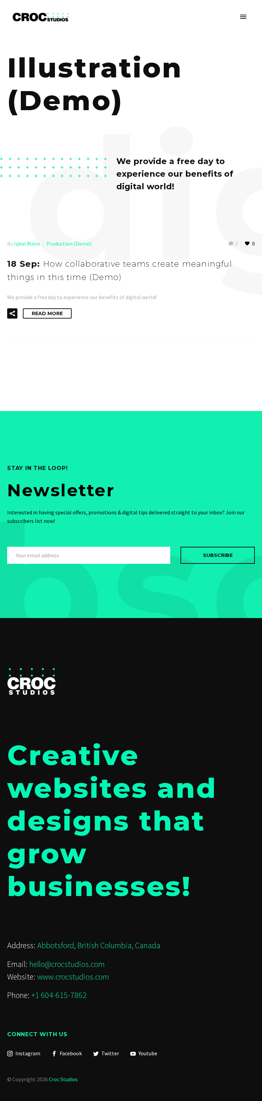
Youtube (147, 1053)
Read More (47, 313)
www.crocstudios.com (73, 976)
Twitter (109, 1053)
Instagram (27, 1053)
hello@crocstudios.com (67, 964)
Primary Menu (243, 17)
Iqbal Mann (27, 243)
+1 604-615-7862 (59, 995)
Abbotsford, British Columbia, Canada (98, 945)
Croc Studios (63, 1079)
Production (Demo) (68, 243)
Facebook (70, 1053)
